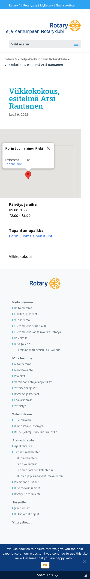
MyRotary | (48, 5)
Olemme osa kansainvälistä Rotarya (37, 332)
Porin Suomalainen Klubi (30, 236)
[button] (28, 175)
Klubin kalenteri (27, 458)
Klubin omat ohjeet (26, 514)
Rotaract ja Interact (26, 394)
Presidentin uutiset (26, 482)
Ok (45, 565)
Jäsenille (19, 502)
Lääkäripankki (23, 400)
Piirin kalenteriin (27, 464)
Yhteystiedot (22, 522)
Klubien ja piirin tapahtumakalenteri (40, 476)
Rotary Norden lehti (27, 494)
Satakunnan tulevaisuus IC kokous (38, 350)
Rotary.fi (14, 5)
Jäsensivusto (22, 508)
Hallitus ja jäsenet (25, 314)
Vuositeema (22, 320)
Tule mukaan (22, 414)
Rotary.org (30, 5)
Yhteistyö (20, 406)
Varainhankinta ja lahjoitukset (33, 382)
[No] (84, 561)
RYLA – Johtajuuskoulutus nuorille (35, 432)
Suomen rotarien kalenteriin (35, 470)
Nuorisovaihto (65, 5)
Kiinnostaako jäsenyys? (29, 426)
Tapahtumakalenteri (27, 452)
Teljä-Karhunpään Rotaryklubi (43, 59)
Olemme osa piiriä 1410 (30, 326)
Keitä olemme (22, 302)
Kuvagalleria (22, 344)
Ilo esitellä (20, 338)
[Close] (48, 148)
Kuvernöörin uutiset (27, 488)
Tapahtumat (13, 164)
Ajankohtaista (23, 440)
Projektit (19, 376)
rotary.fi (11, 59)
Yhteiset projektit (25, 388)
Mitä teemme (22, 358)
